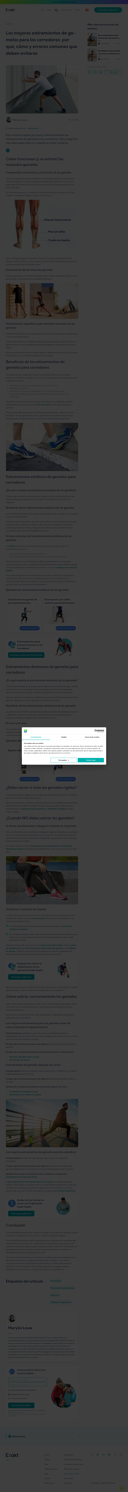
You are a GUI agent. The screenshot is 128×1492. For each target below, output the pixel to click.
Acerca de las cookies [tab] (92, 737)
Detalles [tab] (64, 737)
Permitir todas (90, 760)
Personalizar (63, 760)
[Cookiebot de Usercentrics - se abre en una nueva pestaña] (96, 731)
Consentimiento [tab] (36, 737)
